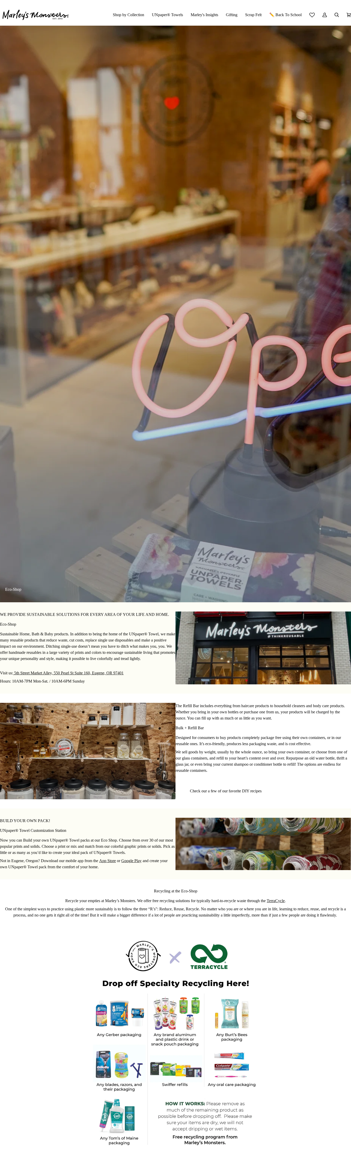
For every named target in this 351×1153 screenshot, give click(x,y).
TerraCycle (276, 901)
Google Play (131, 861)
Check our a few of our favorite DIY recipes (226, 791)
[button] (128, 15)
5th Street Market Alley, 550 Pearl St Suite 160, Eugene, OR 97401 (68, 673)
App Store (107, 861)
